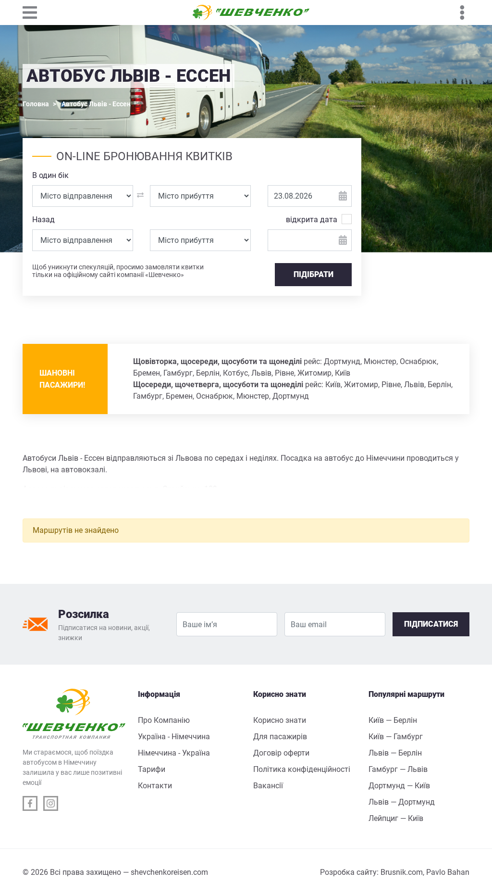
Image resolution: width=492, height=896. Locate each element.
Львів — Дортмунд (402, 802)
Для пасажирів (280, 736)
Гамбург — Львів (398, 769)
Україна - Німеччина (174, 736)
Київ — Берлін (393, 720)
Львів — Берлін (395, 752)
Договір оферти (281, 752)
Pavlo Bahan (447, 872)
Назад (43, 219)
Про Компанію (164, 720)
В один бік (50, 175)
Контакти (155, 785)
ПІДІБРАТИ (313, 274)
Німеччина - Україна (174, 752)
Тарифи (151, 769)
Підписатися (431, 624)
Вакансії (268, 785)
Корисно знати (279, 720)
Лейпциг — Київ (396, 818)
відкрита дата (311, 219)
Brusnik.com (402, 872)
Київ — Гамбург (396, 736)
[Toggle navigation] (35, 12)
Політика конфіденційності (301, 769)
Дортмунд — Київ (399, 785)
